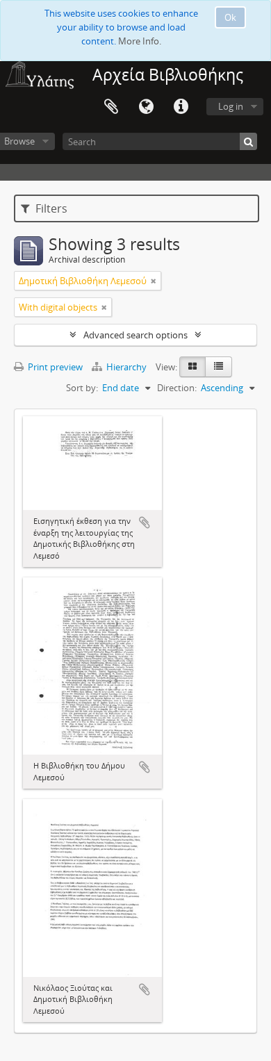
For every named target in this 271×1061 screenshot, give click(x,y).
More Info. (139, 41)
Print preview (54, 367)
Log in (230, 106)
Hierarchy (126, 367)
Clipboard (111, 107)
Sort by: (82, 387)
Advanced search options (135, 335)
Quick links (180, 107)
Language (146, 107)
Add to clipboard (144, 522)
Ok (230, 17)
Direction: (177, 387)
